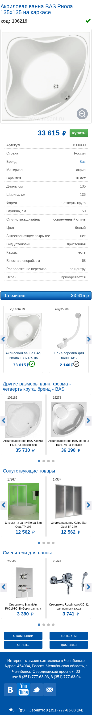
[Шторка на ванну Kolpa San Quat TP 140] (68, 501)
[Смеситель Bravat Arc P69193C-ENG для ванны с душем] (23, 583)
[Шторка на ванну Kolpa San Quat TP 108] (23, 501)
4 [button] (53, 461)
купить (78, 133)
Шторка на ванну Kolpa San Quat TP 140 (69, 524)
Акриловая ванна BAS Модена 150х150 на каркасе (68, 443)
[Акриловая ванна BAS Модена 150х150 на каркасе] (68, 419)
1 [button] (39, 461)
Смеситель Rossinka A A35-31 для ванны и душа (69, 606)
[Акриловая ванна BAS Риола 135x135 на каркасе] (46, 76)
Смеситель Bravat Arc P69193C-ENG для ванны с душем (23, 606)
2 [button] (43, 461)
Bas (82, 161)
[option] (23, 339)
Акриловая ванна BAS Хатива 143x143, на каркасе (23, 443)
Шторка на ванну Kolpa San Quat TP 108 (23, 524)
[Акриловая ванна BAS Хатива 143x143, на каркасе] (23, 419)
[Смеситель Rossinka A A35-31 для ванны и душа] (68, 583)
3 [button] (48, 461)
